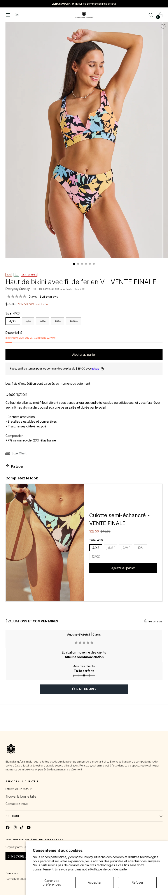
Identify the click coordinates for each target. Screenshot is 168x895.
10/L (58, 321)
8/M (43, 321)
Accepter (95, 882)
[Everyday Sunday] (84, 14)
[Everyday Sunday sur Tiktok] (22, 828)
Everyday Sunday (17, 289)
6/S (28, 321)
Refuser (137, 882)
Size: (12, 313)
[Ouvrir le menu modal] (7, 14)
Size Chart (19, 453)
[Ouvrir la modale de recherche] (150, 14)
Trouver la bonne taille (20, 796)
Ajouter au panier (123, 568)
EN (16, 15)
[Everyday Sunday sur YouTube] (29, 828)
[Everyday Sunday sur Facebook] (8, 828)
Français (10, 873)
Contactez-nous (16, 804)
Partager (17, 466)
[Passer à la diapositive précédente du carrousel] (148, 723)
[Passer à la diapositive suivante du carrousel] (159, 723)
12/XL (74, 321)
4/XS (12, 321)
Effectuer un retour (18, 789)
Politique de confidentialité (108, 869)
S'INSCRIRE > (17, 856)
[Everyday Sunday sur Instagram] (15, 828)
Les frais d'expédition (20, 383)
